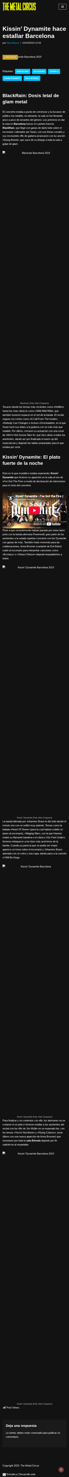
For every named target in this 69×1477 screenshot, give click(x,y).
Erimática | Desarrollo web (20, 1474)
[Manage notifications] (61, 1469)
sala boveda (32, 78)
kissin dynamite (12, 78)
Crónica (54, 71)
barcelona (23, 71)
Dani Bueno (13, 43)
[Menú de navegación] (62, 7)
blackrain (39, 71)
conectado (36, 1432)
